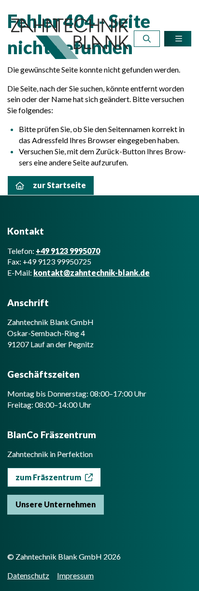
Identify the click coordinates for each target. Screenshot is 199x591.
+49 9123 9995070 (68, 250)
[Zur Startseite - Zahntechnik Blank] (69, 39)
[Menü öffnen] (178, 38)
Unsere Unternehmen (55, 504)
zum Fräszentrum (48, 477)
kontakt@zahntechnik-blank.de (91, 272)
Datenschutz (28, 575)
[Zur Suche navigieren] (147, 38)
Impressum (75, 575)
